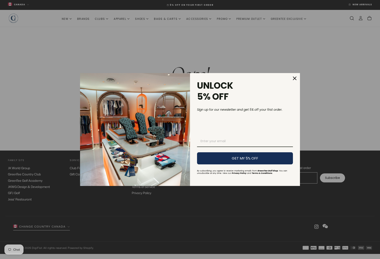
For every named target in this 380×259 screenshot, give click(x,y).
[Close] (294, 78)
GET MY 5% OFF (245, 158)
